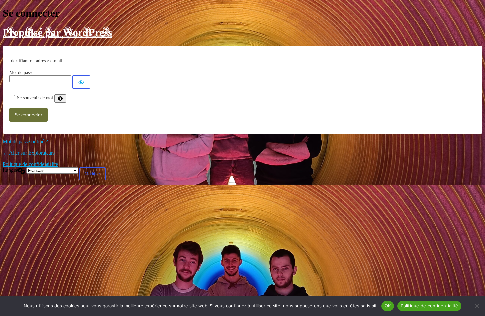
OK (388, 305)
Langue (10, 170)
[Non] (476, 306)
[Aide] (60, 98)
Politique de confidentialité (30, 164)
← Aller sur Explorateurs (29, 153)
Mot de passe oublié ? (25, 141)
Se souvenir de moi (35, 97)
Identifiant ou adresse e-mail (35, 61)
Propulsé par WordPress (57, 32)
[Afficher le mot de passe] (81, 82)
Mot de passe (21, 72)
